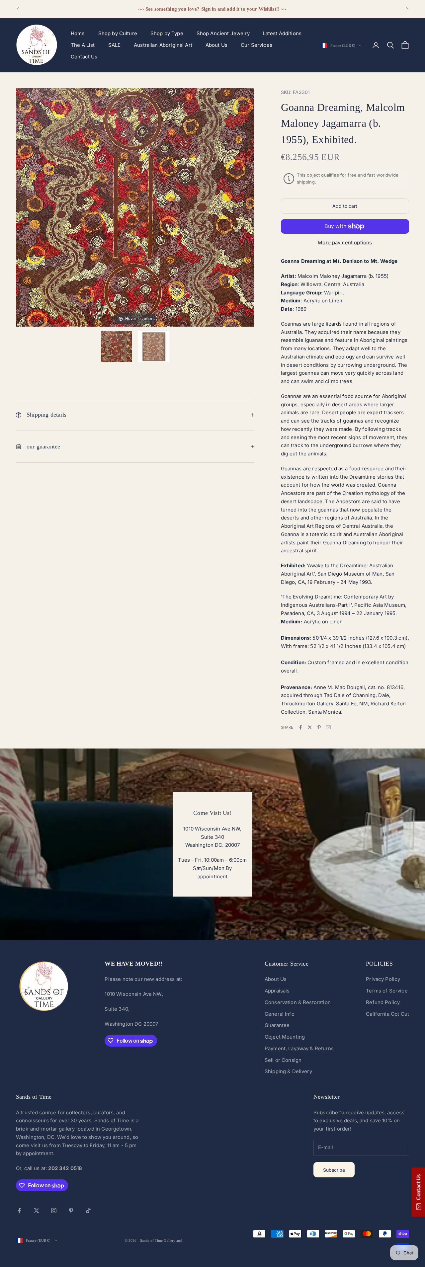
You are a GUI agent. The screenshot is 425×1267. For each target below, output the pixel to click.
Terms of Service (386, 991)
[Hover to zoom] (135, 207)
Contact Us (84, 56)
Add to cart (344, 206)
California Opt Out (387, 1014)
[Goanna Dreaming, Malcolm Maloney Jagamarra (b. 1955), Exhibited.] (116, 346)
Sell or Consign (283, 1060)
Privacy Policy (383, 979)
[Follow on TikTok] (88, 1210)
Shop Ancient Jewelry (223, 33)
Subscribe (334, 1170)
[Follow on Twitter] (36, 1210)
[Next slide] (247, 204)
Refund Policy (383, 1002)
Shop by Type (166, 33)
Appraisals (277, 991)
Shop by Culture (117, 33)
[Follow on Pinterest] (71, 1210)
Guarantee (277, 1025)
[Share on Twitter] (309, 727)
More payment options (345, 242)
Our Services (256, 45)
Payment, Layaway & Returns (299, 1048)
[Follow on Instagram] (53, 1210)
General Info (280, 1014)
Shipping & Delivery (288, 1071)
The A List (83, 45)
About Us (216, 45)
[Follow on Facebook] (19, 1210)
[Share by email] (328, 727)
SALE (114, 45)
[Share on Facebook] (300, 727)
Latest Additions (282, 33)
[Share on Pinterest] (319, 727)
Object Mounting (285, 1037)
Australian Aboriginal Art (163, 45)
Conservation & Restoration (298, 1002)
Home (78, 33)
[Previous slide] (22, 204)
